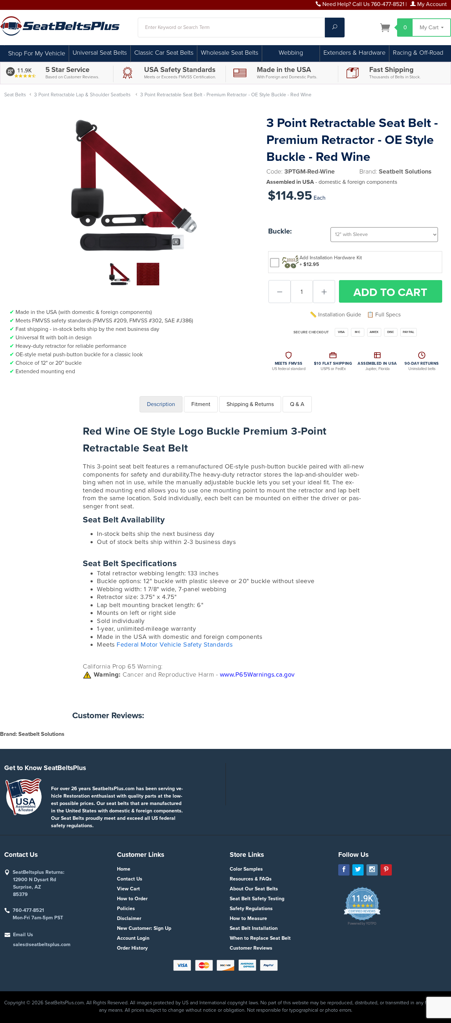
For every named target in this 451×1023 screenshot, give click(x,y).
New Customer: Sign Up (144, 928)
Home (123, 869)
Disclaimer (129, 918)
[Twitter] (358, 870)
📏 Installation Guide (335, 314)
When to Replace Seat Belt (260, 938)
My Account (431, 4)
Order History (132, 948)
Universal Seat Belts (100, 52)
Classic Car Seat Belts (163, 52)
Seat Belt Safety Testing (257, 899)
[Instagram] (372, 870)
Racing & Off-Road (418, 52)
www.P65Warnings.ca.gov (257, 674)
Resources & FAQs (251, 879)
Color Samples (246, 869)
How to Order (132, 899)
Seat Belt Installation (254, 928)
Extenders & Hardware (354, 52)
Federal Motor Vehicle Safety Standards (175, 644)
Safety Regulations (251, 909)
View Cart (128, 889)
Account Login (133, 938)
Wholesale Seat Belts (229, 52)
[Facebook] (344, 870)
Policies (126, 909)
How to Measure (248, 918)
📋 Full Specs (384, 314)
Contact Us (129, 879)
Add (390, 292)
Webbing (291, 52)
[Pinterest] (386, 870)
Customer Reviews (251, 948)
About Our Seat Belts (254, 889)
